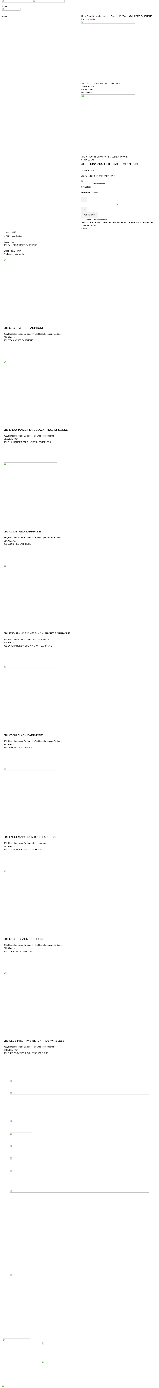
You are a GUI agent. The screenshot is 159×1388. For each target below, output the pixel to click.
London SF (86, 1348)
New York (85, 1344)
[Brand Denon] (66, 1305)
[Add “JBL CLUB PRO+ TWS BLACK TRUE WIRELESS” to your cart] (7, 1064)
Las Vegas (86, 1367)
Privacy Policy (114, 1344)
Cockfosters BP (88, 1353)
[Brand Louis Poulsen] (21, 1138)
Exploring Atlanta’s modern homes (68, 1346)
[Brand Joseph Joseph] (21, 1163)
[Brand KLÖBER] (21, 1151)
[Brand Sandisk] (79, 1106)
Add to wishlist (7, 1058)
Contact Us (113, 1358)
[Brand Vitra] (21, 1086)
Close (4, 16)
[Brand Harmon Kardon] (79, 1232)
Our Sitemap (113, 1367)
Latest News (113, 1362)
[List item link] (20, 1365)
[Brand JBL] (22, 1180)
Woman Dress (140, 1353)
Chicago (85, 1362)
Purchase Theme (142, 1367)
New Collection (141, 1348)
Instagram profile (141, 1344)
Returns (111, 1348)
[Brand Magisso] (21, 1126)
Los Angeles (86, 1358)
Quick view (7, 1070)
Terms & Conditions (116, 1353)
